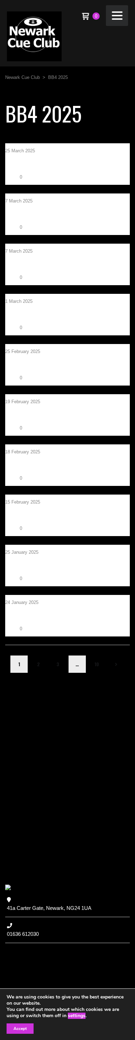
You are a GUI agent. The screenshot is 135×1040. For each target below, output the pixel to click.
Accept (20, 1028)
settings (77, 1016)
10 (96, 664)
